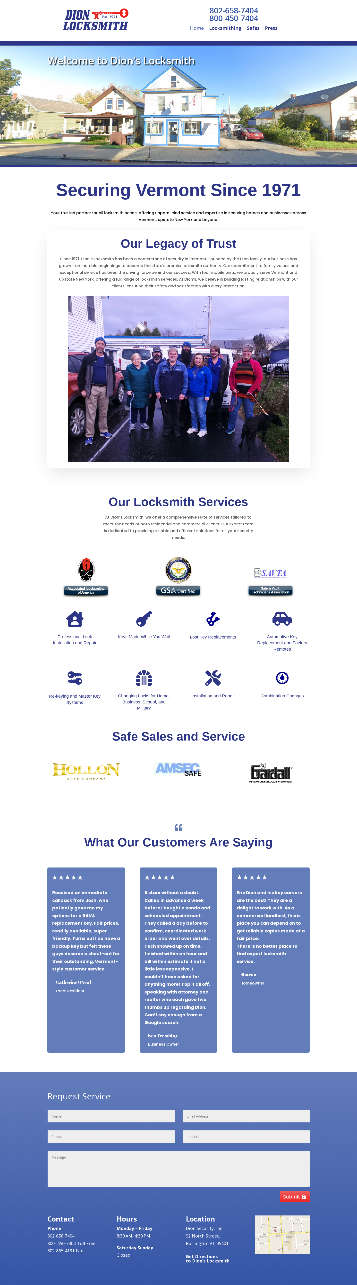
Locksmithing (225, 28)
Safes (253, 28)
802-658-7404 (234, 10)
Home (197, 28)
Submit (291, 1196)
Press (271, 28)
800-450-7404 (234, 18)
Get (208, 1258)
